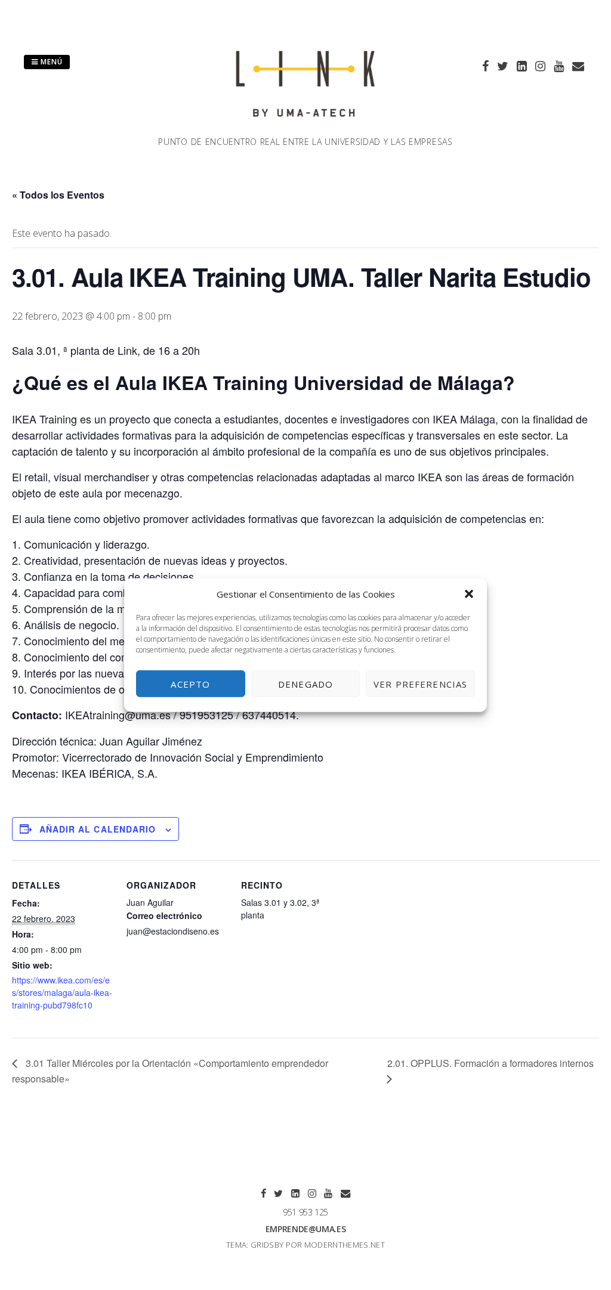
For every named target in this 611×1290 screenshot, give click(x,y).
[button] (469, 594)
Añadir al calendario (97, 829)
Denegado (305, 683)
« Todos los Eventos (58, 195)
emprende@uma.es (306, 1229)
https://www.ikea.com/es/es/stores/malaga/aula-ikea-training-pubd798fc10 (62, 992)
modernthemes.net (344, 1244)
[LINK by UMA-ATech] (305, 128)
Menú (50, 62)
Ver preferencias (420, 683)
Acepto (190, 683)
